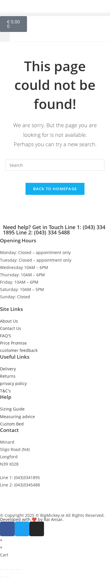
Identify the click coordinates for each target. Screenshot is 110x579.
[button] (55, 14)
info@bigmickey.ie (18, 498)
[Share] (13, 569)
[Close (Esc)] (18, 569)
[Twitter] (22, 529)
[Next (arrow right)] (7, 577)
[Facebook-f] (7, 529)
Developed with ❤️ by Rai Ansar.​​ (32, 519)
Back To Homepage (55, 188)
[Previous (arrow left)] (2, 577)
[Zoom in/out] (2, 569)
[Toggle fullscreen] (7, 569)
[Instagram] (36, 529)
